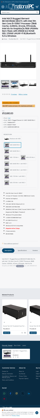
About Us (22, 368)
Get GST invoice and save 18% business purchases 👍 (18, 106)
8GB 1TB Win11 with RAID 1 (17, 176)
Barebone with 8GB (14, 138)
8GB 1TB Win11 (14, 157)
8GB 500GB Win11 (14, 151)
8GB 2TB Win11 (30, 157)
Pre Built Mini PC (13, 39)
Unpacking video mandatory (11, 103)
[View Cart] (37, 7)
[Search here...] (37, 12)
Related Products (8, 295)
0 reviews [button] (14, 94)
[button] (1, 84)
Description (8, 250)
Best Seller (17, 345)
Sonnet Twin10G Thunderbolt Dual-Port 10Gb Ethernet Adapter (14, 326)
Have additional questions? (11, 243)
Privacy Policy (16, 415)
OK (37, 413)
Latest (24, 345)
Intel (9, 118)
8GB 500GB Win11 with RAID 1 (18, 170)
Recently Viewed (7, 345)
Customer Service (8, 368)
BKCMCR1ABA (8, 134)
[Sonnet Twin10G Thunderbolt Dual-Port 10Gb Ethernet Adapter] (15, 312)
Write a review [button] (23, 94)
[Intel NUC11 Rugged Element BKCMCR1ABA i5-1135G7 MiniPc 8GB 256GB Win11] (7, 354)
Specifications (22, 250)
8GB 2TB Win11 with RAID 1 (17, 182)
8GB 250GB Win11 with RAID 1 (18, 164)
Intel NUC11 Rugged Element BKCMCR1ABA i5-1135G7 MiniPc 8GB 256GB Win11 (21, 351)
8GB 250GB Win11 (14, 145)
